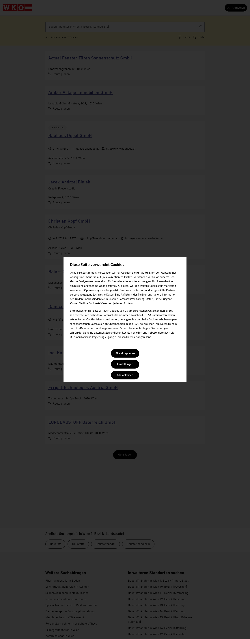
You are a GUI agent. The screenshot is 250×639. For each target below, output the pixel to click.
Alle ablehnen (125, 375)
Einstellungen (125, 364)
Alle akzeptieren (125, 353)
